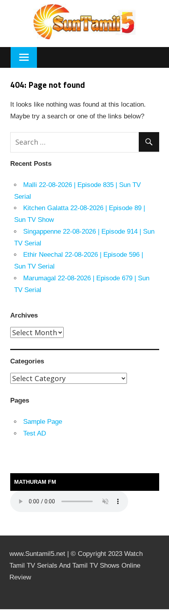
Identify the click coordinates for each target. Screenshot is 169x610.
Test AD (34, 433)
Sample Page (42, 421)
